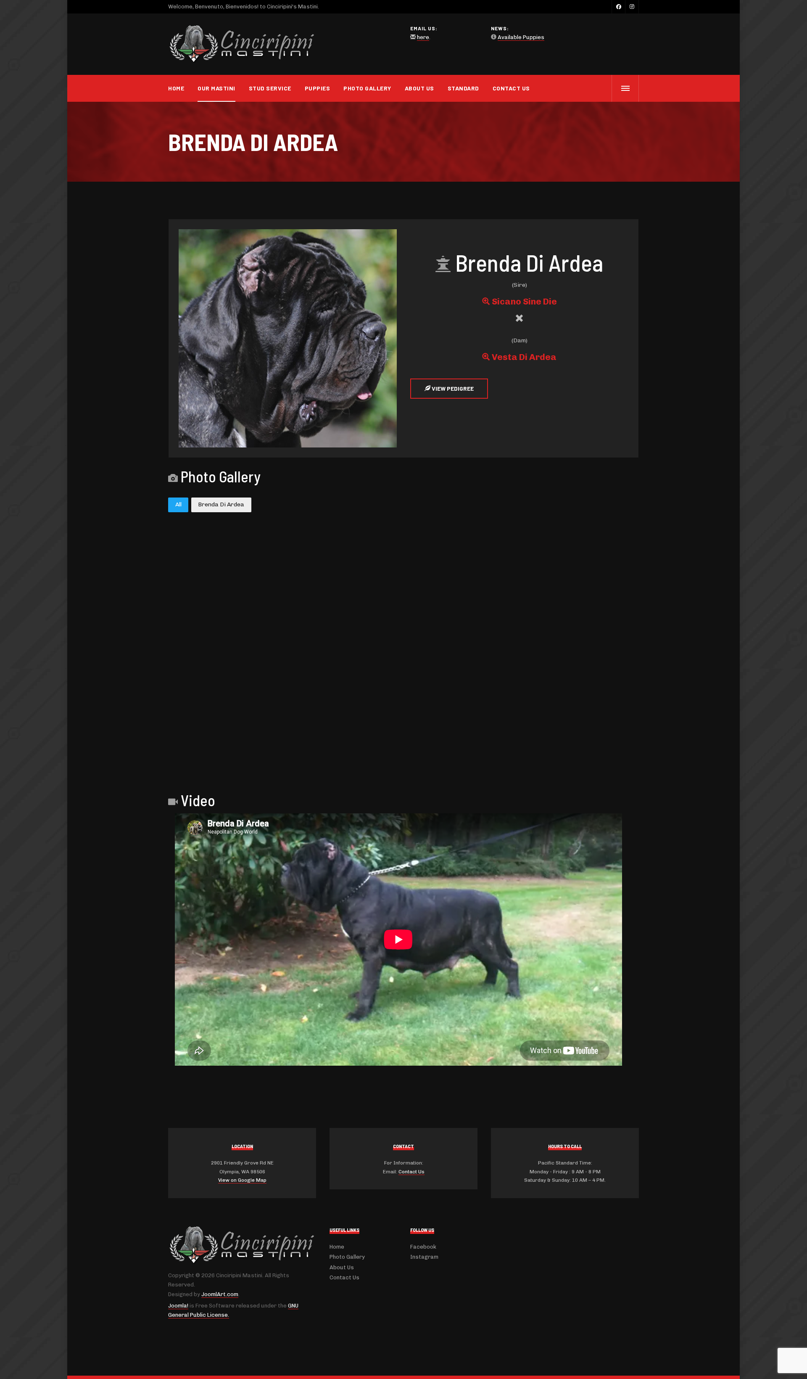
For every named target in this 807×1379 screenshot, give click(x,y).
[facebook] (618, 6)
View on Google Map (242, 1180)
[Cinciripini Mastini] (241, 44)
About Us (342, 1267)
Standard (463, 88)
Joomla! (178, 1305)
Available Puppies (521, 37)
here (423, 37)
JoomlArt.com (219, 1294)
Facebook (423, 1247)
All (178, 504)
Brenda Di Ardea (221, 504)
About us (419, 88)
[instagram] (631, 6)
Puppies (317, 88)
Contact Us (511, 88)
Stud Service (270, 88)
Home (176, 88)
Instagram (424, 1257)
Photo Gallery (367, 88)
